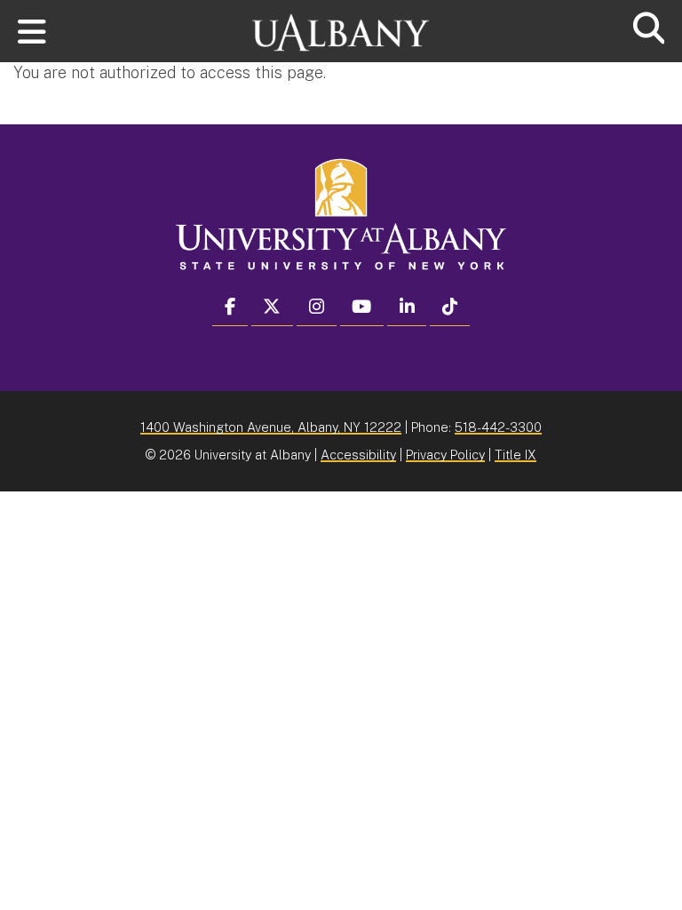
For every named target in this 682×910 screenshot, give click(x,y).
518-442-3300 (498, 427)
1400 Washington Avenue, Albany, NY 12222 (270, 427)
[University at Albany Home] (341, 24)
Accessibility (358, 454)
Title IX (515, 454)
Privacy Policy (445, 454)
